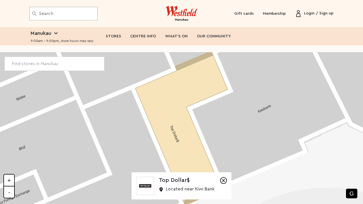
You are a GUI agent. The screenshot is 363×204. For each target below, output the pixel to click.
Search (46, 13)
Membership (274, 14)
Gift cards (244, 14)
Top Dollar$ (174, 180)
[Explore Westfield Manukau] (181, 14)
